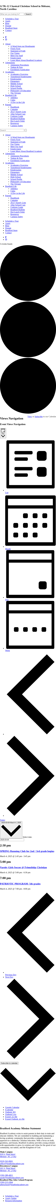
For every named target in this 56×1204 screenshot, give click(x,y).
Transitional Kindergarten (20, 77)
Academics (9, 72)
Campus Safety (16, 126)
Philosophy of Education (20, 91)
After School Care (17, 114)
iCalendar (9, 1110)
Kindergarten (15, 79)
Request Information (13, 1201)
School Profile (16, 88)
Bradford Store (11, 28)
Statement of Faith (17, 51)
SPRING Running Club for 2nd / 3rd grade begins (27, 851)
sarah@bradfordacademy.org (12, 1177)
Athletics (14, 98)
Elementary (15, 81)
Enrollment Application (20, 70)
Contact (8, 30)
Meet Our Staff (16, 56)
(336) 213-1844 (6, 1182)
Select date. (27, 837)
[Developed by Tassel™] (28, 1190)
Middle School (16, 84)
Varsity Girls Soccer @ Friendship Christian (23, 867)
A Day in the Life (17, 102)
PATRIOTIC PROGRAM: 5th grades (20, 883)
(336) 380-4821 (6, 1175)
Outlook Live (10, 1114)
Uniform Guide (16, 116)
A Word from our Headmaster (22, 46)
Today (2, 820)
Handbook (14, 107)
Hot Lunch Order (17, 121)
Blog (7, 23)
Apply (7, 21)
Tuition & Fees (16, 67)
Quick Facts (15, 49)
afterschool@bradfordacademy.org (14, 1184)
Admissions (10, 63)
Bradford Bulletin (17, 119)
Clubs (12, 100)
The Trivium (15, 93)
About (7, 44)
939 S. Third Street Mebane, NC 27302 (8, 1155)
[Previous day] (30, 734)
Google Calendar (12, 1107)
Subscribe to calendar (9, 1063)
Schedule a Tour (12, 19)
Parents (8, 105)
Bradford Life (11, 95)
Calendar (14, 109)
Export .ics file (11, 1117)
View (29, 416)
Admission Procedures (19, 65)
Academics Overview (19, 74)
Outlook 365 (10, 1112)
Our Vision (15, 53)
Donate (8, 26)
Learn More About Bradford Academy (26, 60)
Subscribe (39, 416)
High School (15, 86)
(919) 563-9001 (6, 1161)
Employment (15, 58)
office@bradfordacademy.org (12, 1163)
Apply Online (11, 1198)
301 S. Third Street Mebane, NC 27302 (8, 1169)
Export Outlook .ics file (14, 1119)
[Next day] (30, 816)
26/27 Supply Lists (18, 112)
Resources (14, 123)
